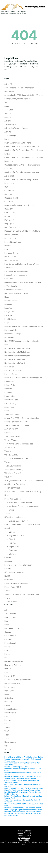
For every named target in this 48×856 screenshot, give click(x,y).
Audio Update (9, 617)
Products (8, 389)
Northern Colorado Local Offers (17, 348)
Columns (8, 639)
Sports (7, 727)
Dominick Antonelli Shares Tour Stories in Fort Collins (23, 757)
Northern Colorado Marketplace (17, 352)
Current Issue (9, 212)
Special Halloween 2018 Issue (16, 422)
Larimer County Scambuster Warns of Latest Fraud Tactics (22, 773)
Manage (12, 135)
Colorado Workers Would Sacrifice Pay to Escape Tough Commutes (21, 781)
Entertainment (10, 643)
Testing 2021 (9, 447)
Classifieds (8, 201)
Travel (6, 738)
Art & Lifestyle (10, 613)
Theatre (7, 462)
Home (6, 297)
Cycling (7, 216)
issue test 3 (9, 304)
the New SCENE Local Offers (16, 458)
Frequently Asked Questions (16, 271)
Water (6, 746)
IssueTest (8, 308)
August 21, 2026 (24, 833)
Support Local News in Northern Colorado (21, 594)
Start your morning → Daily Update (13, 11)
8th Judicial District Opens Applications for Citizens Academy (22, 785)
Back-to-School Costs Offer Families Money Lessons (23, 788)
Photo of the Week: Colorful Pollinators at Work (23, 378)
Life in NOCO (9, 676)
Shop (6, 411)
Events (7, 647)
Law (6, 672)
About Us (8, 106)
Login (6, 323)
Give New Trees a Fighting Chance (16, 767)
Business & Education (13, 628)
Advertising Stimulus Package (16, 128)
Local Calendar (10, 319)
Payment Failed (10, 374)
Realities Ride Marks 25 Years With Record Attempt (22, 776)
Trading (7, 735)
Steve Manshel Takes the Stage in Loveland (20, 778)
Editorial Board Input (12, 242)
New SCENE (9, 691)
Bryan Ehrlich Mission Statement (17, 143)
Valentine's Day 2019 (12, 473)
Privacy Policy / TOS (12, 587)
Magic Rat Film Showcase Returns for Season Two (22, 790)
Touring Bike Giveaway (13, 469)
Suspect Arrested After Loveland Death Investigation (23, 759)
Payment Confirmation (13, 370)
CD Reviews (9, 190)
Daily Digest (9, 220)
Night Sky (8, 576)
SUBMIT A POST (11, 429)
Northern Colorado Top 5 (14, 363)
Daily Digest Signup (12, 227)
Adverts (7, 132)
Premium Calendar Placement (16, 583)
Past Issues (9, 367)
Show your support (12, 414)
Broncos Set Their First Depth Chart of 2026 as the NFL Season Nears (22, 814)
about (6, 102)
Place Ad (12, 539)
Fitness (7, 654)
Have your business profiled (20, 502)
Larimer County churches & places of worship (22, 524)
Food (6, 658)
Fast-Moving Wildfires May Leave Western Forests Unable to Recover (22, 793)
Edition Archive (10, 238)
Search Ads (9, 407)
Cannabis (8, 632)
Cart (6, 187)
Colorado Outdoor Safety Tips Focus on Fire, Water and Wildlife (22, 764)
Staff (11, 110)
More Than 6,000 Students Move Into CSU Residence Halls (23, 805)
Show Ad (12, 554)
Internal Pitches (10, 300)
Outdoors (8, 702)
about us (8, 113)
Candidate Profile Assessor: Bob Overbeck (21, 146)
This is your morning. (12, 466)
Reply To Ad (14, 546)
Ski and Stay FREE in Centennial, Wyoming (21, 418)
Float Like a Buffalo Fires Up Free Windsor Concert (22, 808)
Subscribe (8, 433)
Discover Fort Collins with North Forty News (22, 231)
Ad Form (7, 121)
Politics (7, 705)
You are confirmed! (12, 488)
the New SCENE (11, 455)
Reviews (7, 720)
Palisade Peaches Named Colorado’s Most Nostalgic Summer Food (23, 797)
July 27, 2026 (24, 840)
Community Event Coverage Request (19, 205)
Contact (7, 557)
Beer (6, 621)
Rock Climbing (10, 403)
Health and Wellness (12, 665)
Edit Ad (12, 532)
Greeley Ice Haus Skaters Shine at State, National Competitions (22, 801)
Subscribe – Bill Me (12, 436)
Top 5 (6, 731)
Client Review (9, 636)
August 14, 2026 (24, 835)
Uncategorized (10, 742)
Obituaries (8, 579)
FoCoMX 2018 (10, 256)
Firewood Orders (11, 253)
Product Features (11, 709)
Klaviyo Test (9, 311)
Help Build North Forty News (16, 293)
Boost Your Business (12, 499)
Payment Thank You (17, 535)
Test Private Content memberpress (18, 444)
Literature (8, 315)
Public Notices (10, 396)
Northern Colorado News (14, 359)
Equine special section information (18, 565)
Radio (6, 716)
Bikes (6, 139)
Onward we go (9, 761)
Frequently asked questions (15, 275)
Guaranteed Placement (13, 289)
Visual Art (8, 477)
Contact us (8, 561)
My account (9, 337)
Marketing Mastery (12, 683)
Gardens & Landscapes (13, 661)
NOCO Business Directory (15, 517)
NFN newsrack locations (14, 572)
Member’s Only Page (12, 334)
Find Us (7, 568)
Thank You (8, 451)
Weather (7, 749)
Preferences (9, 381)
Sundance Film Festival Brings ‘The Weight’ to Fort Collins (22, 770)
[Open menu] (24, 18)
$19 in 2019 (9, 84)
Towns (7, 598)
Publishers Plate (10, 713)
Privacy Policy (9, 385)
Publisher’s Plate (11, 400)
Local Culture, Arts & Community (17, 680)
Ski (5, 724)
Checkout (8, 194)
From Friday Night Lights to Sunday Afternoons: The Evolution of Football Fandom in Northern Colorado (23, 811)
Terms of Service (11, 440)
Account (7, 117)
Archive (7, 513)
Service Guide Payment (18, 521)
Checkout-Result (11, 198)
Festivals (7, 245)
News (6, 694)
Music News (9, 687)
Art (5, 610)
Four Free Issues (11, 260)
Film (6, 249)
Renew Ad (13, 543)
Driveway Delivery (11, 234)
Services (7, 590)
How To (7, 669)
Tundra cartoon (10, 601)
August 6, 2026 (24, 838)
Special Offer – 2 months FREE (16, 425)
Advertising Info (10, 124)
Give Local (8, 278)
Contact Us (9, 209)
